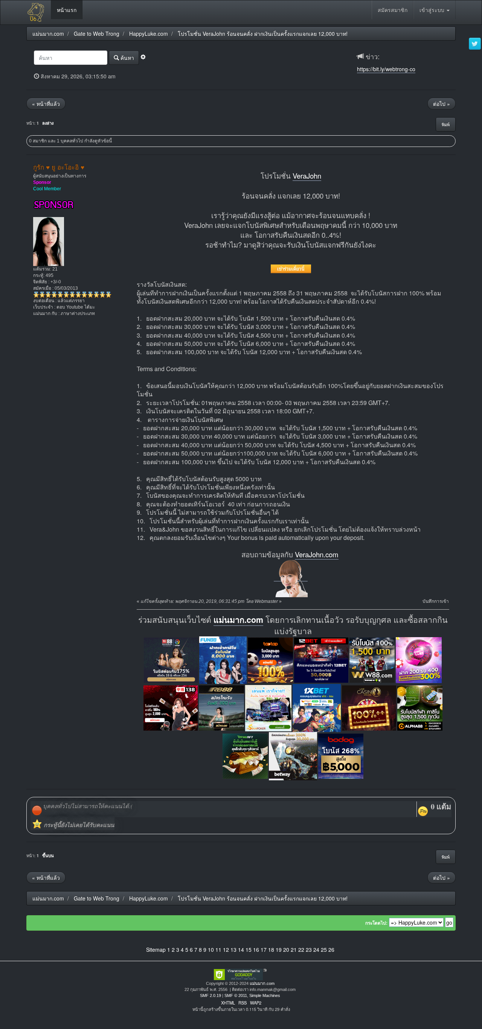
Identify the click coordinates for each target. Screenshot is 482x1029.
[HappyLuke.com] (419, 659)
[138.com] (170, 707)
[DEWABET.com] (245, 755)
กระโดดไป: (376, 923)
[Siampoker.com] (268, 707)
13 (233, 949)
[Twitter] (474, 44)
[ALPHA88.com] (419, 707)
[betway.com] (293, 755)
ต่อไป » (441, 103)
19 (279, 949)
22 (301, 949)
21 (294, 949)
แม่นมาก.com (238, 619)
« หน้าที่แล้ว (46, 103)
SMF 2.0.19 (210, 995)
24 (316, 949)
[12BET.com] (321, 659)
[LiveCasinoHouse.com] (369, 707)
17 (264, 949)
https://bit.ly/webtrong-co (386, 69)
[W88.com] (372, 659)
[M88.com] (171, 659)
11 (218, 949)
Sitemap (156, 949)
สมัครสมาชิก (392, 10)
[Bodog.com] (340, 755)
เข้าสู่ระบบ (432, 10)
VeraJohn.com (317, 554)
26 (331, 949)
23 (309, 949)
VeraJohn (307, 175)
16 (256, 949)
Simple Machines (264, 995)
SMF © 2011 (235, 995)
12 (226, 949)
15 (249, 949)
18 (271, 949)
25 (324, 949)
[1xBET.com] (317, 707)
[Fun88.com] (223, 659)
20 (286, 949)
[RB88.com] (221, 707)
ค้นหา (126, 57)
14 (241, 949)
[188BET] (270, 659)
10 (211, 949)
